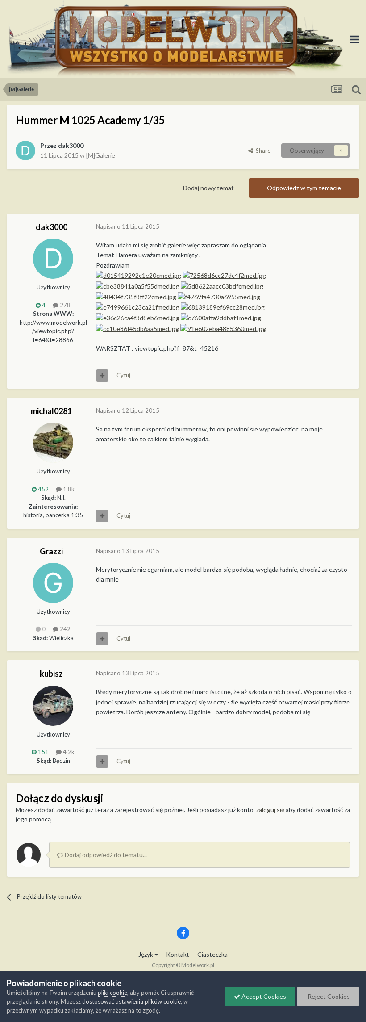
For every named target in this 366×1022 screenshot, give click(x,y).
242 (64, 628)
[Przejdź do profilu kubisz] (53, 706)
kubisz (51, 674)
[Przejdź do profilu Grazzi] (53, 583)
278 (64, 305)
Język (146, 954)
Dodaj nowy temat (208, 188)
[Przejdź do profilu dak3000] (25, 150)
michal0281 (51, 411)
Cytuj (123, 375)
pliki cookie (112, 992)
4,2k (68, 751)
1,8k (68, 489)
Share (261, 150)
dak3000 (70, 145)
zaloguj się (270, 809)
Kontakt (177, 954)
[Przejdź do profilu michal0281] (53, 443)
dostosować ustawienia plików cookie (131, 1001)
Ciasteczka (212, 954)
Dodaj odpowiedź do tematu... (105, 855)
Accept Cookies (263, 996)
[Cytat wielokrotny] (102, 375)
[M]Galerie (100, 155)
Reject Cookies (328, 996)
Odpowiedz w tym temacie (304, 188)
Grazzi (51, 551)
